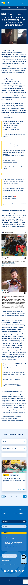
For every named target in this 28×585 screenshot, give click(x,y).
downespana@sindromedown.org (13, 538)
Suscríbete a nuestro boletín (8, 564)
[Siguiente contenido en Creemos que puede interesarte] (25, 496)
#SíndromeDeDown (8, 155)
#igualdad (5, 154)
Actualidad (8, 7)
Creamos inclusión (18, 513)
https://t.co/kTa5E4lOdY (9, 160)
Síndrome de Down (19, 509)
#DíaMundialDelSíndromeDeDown (14, 150)
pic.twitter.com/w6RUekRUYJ (14, 379)
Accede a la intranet (8, 556)
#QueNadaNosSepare (9, 127)
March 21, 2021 (17, 385)
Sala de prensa (5, 560)
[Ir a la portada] (5, 3)
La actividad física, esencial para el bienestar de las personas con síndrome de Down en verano (14, 480)
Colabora (5, 526)
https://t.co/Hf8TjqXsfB (12, 129)
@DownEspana (17, 152)
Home (2, 7)
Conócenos (4, 509)
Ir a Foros (5, 521)
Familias (3, 513)
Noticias (14, 7)
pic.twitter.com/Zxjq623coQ (10, 162)
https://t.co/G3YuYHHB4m (10, 198)
